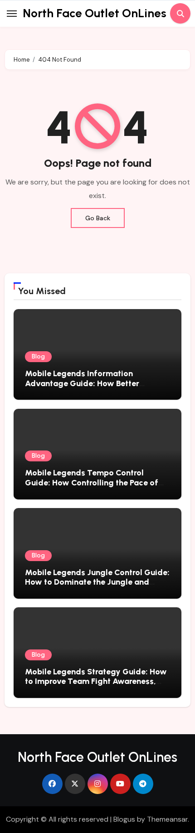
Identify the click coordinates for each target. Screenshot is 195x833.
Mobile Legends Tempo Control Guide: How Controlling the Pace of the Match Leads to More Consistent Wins (93, 487)
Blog (38, 356)
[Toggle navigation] (12, 13)
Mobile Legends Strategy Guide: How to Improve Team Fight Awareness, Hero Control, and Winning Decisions (96, 681)
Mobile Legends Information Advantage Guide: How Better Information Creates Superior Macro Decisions (94, 388)
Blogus (124, 819)
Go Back (97, 218)
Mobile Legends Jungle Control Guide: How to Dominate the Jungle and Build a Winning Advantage (97, 582)
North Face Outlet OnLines (94, 13)
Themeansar (167, 819)
